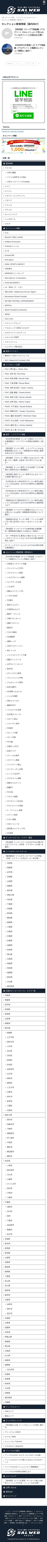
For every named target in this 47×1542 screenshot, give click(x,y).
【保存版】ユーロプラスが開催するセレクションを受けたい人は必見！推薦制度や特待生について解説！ (24, 512)
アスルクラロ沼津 (14, 710)
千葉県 (9, 904)
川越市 (9, 1179)
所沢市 (9, 1188)
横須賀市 (10, 1151)
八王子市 (10, 1087)
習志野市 (10, 1225)
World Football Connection (16, 310)
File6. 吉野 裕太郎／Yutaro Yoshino (19, 388)
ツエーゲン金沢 (13, 723)
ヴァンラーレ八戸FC (15, 568)
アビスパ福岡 (12, 796)
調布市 (9, 1078)
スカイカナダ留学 (12, 337)
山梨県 (7, 1257)
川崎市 (9, 1129)
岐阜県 (7, 1295)
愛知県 (9, 918)
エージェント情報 (13, 228)
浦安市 (9, 1207)
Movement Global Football (16, 296)
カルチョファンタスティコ (15, 332)
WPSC (7, 314)
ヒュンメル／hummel (13, 1441)
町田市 (9, 1101)
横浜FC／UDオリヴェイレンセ (17, 355)
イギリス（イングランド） (15, 196)
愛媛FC (10, 787)
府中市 (9, 1096)
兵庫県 (9, 940)
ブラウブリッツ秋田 (15, 573)
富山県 (7, 1281)
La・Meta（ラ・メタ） (14, 287)
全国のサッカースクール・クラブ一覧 (21, 991)
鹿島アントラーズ (14, 659)
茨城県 (9, 908)
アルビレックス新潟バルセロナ (17, 328)
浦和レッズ (11, 641)
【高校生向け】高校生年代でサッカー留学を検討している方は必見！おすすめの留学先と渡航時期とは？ (24, 502)
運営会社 (9, 1492)
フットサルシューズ (14, 1420)
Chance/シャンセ (12, 246)
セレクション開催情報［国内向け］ (20, 552)
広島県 (9, 959)
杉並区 (9, 1064)
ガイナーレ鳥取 (13, 760)
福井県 (7, 1290)
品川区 (9, 1051)
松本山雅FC (11, 687)
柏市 (9, 1216)
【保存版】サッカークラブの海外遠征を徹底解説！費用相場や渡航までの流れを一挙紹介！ (23, 530)
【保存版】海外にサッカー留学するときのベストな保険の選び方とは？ (24, 475)
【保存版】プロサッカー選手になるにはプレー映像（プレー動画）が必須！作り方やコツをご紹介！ (24, 460)
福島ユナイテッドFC (15, 591)
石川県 (7, 1285)
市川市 (9, 1211)
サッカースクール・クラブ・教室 (19, 837)
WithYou (8, 305)
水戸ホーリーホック (15, 664)
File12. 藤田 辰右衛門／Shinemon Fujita (20, 416)
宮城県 (9, 877)
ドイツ (7, 186)
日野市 (9, 1092)
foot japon (9, 260)
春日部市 (10, 1170)
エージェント (38, 1516)
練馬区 (9, 1083)
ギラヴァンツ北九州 (15, 801)
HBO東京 (8, 269)
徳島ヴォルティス (14, 783)
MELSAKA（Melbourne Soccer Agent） (21, 292)
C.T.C (7, 251)
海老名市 (10, 1124)
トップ (7, 1511)
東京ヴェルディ (13, 605)
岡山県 (9, 954)
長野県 (7, 1262)
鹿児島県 (10, 986)
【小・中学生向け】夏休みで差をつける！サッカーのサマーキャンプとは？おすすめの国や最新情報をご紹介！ (24, 538)
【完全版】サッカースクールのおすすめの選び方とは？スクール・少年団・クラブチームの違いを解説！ (24, 844)
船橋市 (9, 1229)
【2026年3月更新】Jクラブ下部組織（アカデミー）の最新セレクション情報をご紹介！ (29, 48)
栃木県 (7, 1243)
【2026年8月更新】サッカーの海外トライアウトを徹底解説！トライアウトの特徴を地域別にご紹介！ (24, 441)
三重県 (9, 927)
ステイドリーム (11, 342)
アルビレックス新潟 (15, 682)
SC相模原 (11, 637)
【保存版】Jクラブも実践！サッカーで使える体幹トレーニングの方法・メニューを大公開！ (24, 1481)
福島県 (9, 886)
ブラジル (8, 210)
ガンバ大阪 (11, 737)
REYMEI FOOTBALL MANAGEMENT (19, 301)
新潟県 (9, 913)
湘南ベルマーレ (13, 623)
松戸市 (9, 1234)
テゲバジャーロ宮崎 (15, 806)
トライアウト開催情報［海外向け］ (22, 1511)
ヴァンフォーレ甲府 (15, 678)
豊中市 (9, 1309)
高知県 (9, 968)
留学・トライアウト (25, 1516)
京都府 (9, 936)
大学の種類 (11, 172)
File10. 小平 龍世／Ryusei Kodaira (18, 406)
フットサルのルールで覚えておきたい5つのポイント (24, 1461)
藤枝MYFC (11, 705)
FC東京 (10, 600)
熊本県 (9, 977)
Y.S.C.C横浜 (12, 632)
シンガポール (10, 219)
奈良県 (9, 950)
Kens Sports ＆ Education (15, 278)
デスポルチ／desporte (14, 1446)
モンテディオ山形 (14, 582)
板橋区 (9, 1033)
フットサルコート (13, 1407)
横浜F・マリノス (13, 614)
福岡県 (9, 972)
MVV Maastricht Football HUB (17, 360)
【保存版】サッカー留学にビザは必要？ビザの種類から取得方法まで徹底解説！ (24, 468)
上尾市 (9, 1165)
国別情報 (9, 163)
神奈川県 (10, 895)
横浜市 (9, 1156)
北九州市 (10, 1369)
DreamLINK (9, 255)
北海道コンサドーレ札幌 (16, 564)
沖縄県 (7, 1402)
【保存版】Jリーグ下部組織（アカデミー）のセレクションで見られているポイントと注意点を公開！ (29, 32)
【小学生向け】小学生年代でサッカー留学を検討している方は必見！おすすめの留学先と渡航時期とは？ (24, 483)
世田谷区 (10, 1069)
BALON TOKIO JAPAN (14, 237)
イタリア (8, 200)
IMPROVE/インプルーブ (14, 273)
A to (6, 233)
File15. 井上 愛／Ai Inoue (15, 430)
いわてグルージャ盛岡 (16, 577)
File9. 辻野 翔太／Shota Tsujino (17, 402)
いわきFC (11, 586)
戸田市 (9, 1193)
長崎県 (7, 1379)
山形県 (9, 881)
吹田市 (9, 1304)
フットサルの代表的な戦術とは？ (18, 1471)
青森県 (9, 867)
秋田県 (7, 1014)
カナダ (7, 224)
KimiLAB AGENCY (12, 283)
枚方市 (9, 1313)
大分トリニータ (13, 824)
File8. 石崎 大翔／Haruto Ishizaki (18, 397)
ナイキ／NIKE (10, 1437)
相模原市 (10, 1133)
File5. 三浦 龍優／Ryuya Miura (17, 383)
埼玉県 (9, 899)
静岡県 (9, 922)
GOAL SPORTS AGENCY (15, 264)
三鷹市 (9, 1106)
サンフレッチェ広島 (15, 769)
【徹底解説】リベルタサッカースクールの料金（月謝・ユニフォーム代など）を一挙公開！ (23, 857)
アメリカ (8, 168)
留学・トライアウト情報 (15, 434)
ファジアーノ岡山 (14, 764)
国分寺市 (10, 1042)
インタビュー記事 (13, 365)
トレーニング (11, 1476)
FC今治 (10, 792)
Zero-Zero (9, 319)
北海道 (9, 863)
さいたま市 (11, 1184)
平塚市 (9, 1142)
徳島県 (9, 963)
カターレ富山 (12, 719)
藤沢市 (9, 1147)
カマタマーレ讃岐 (14, 778)
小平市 (9, 1046)
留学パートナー (12, 351)
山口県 (7, 1355)
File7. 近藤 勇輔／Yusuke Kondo (17, 392)
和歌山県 (8, 1337)
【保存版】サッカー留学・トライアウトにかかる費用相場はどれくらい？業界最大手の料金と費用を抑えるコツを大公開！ (24, 450)
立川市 (9, 1074)
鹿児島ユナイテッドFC (16, 828)
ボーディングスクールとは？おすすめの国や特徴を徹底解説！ (24, 546)
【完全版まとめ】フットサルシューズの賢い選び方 (24, 1426)
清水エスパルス (13, 701)
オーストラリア (11, 214)
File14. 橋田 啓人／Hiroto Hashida (18, 425)
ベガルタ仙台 (12, 596)
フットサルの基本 (13, 1450)
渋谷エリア (9, 1411)
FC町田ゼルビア (13, 609)
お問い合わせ (11, 1487)
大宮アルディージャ (15, 646)
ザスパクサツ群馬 (14, 673)
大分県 (9, 982)
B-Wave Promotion (12, 242)
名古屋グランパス (14, 714)
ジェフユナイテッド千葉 (16, 655)
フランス (8, 205)
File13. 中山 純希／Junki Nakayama (19, 420)
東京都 (9, 890)
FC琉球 (10, 833)
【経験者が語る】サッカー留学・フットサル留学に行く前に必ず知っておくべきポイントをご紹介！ (24, 521)
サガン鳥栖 (11, 819)
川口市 (9, 1174)
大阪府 (9, 931)
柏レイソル (11, 650)
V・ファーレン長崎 (14, 810)
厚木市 (9, 1119)
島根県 (7, 1341)
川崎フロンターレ (14, 618)
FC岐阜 (10, 728)
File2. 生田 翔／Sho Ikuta (15, 374)
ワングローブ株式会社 (13, 346)
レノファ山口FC (13, 774)
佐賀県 (7, 1374)
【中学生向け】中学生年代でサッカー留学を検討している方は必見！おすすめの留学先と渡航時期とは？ (24, 493)
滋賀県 (9, 945)
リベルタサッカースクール (16, 851)
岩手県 (9, 872)
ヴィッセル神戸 (13, 755)
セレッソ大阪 (12, 732)
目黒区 (9, 1110)
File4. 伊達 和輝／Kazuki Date (17, 378)
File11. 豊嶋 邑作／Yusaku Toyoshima (20, 411)
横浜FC (10, 627)
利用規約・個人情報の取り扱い (19, 1523)
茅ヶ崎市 (10, 1138)
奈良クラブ (11, 751)
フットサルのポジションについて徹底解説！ (22, 1467)
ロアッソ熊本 (12, 815)
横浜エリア (9, 1416)
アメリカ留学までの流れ (16, 177)
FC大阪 (10, 742)
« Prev (9, 64)
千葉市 (9, 1220)
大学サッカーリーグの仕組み (18, 182)
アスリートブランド (13, 323)
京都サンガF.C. (13, 746)
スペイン (8, 191)
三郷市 (9, 1197)
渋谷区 (9, 1055)
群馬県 (7, 1248)
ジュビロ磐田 (12, 696)
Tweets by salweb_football (13, 131)
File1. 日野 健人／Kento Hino (16, 369)
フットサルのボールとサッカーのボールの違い (23, 1455)
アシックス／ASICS (13, 1432)
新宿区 (9, 1060)
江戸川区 (10, 1037)
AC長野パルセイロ (14, 691)
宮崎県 (7, 1393)
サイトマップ (11, 1496)
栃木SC (10, 669)
